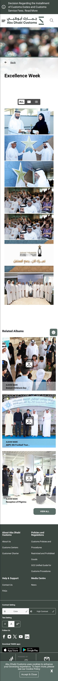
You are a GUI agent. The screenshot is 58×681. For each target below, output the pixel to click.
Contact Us (7, 585)
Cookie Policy (33, 668)
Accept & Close (29, 674)
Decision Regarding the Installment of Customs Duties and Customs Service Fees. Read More (28, 7)
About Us (6, 541)
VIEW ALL (44, 511)
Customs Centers (10, 547)
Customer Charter (10, 553)
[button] (29, 62)
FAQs (4, 591)
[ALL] (29, 102)
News (33, 585)
